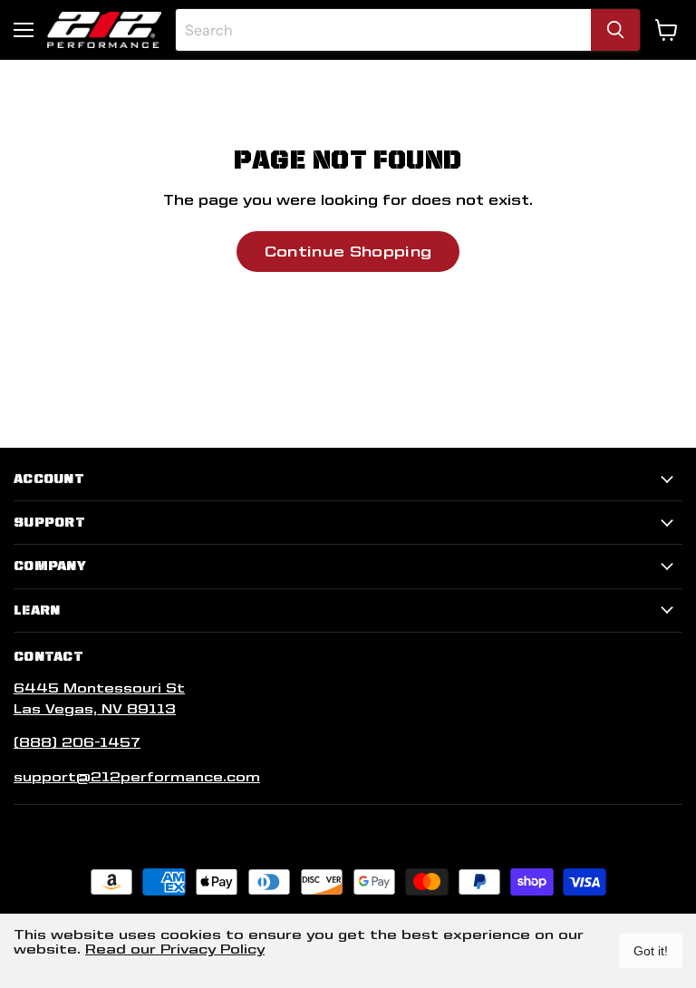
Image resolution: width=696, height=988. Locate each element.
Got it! (650, 951)
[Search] (615, 30)
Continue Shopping (348, 251)
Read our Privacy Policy (175, 949)
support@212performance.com (137, 777)
